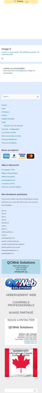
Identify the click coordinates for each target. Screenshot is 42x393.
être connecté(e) (18, 71)
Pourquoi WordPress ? (10, 139)
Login (3, 108)
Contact (4, 115)
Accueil (4, 105)
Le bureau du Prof (8, 183)
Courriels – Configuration (10, 129)
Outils (4, 122)
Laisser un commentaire (10, 52)
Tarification (5, 112)
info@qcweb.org (30, 341)
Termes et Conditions (9, 143)
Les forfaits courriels (9, 132)
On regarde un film (8, 170)
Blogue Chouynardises (10, 173)
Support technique (8, 119)
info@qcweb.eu (30, 343)
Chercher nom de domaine (13, 126)
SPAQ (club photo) (8, 177)
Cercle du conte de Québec (11, 187)
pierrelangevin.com (8, 180)
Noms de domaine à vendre (11, 136)
